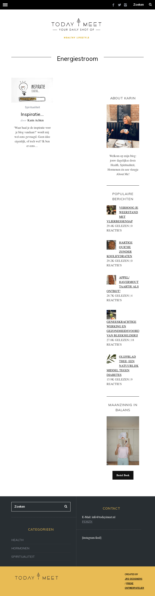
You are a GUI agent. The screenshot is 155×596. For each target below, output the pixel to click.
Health (17, 540)
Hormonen (20, 548)
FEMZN (87, 521)
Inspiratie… (32, 114)
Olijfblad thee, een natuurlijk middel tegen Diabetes (123, 365)
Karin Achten (35, 120)
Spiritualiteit (32, 107)
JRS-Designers (133, 579)
